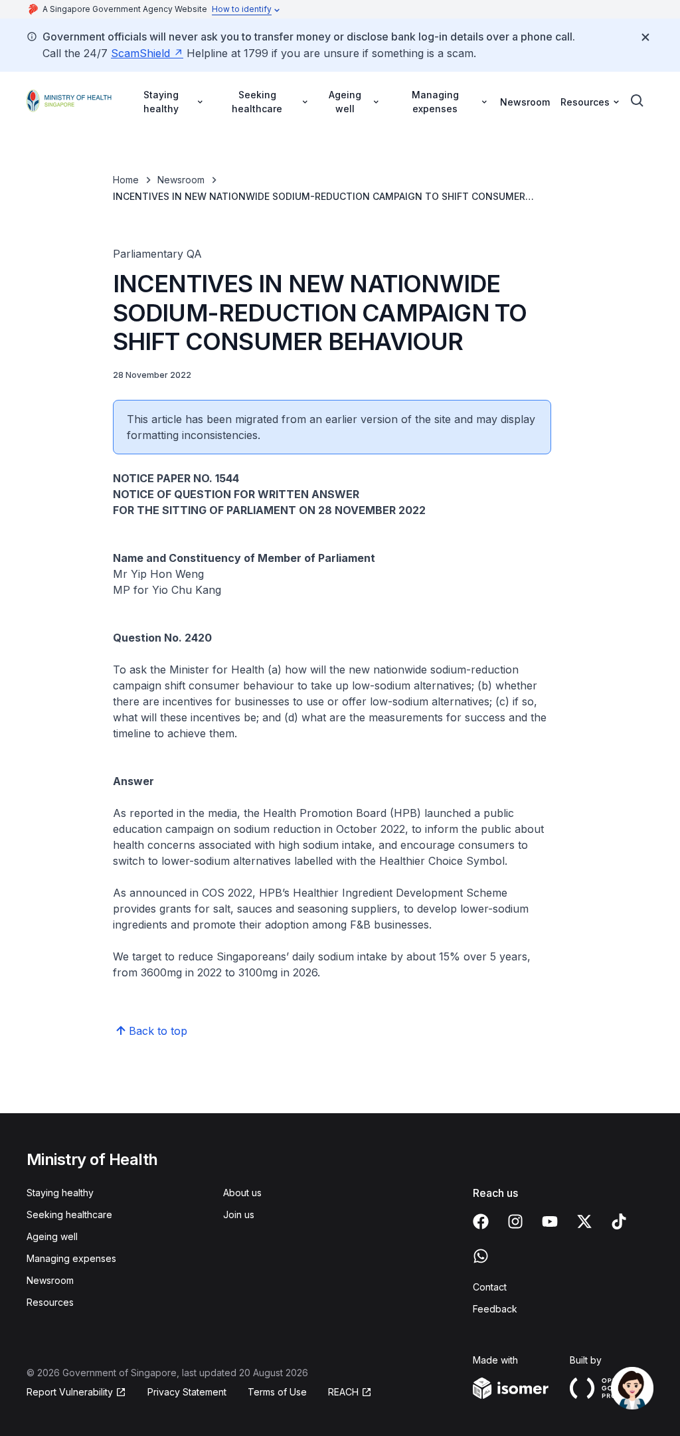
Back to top (158, 1030)
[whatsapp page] (481, 1256)
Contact (490, 1287)
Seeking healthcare (69, 1214)
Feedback (495, 1308)
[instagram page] (515, 1221)
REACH (343, 1391)
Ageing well (52, 1236)
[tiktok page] (619, 1221)
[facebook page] (481, 1221)
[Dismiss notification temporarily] (645, 37)
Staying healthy (60, 1192)
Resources (50, 1302)
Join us (238, 1214)
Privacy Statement (186, 1391)
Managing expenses (71, 1258)
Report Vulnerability (70, 1391)
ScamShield (140, 53)
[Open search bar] (637, 101)
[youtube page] (550, 1221)
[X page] (584, 1221)
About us (242, 1192)
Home (126, 179)
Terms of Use (277, 1391)
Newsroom (525, 102)
